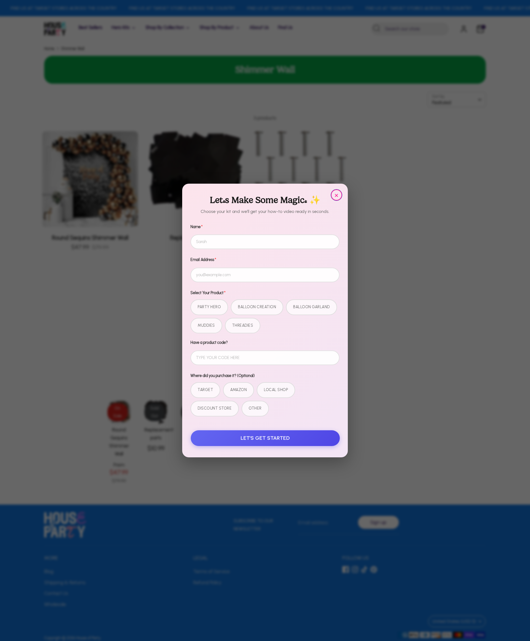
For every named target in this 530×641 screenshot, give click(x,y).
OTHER (255, 408)
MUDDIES (206, 325)
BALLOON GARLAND (311, 307)
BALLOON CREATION (257, 307)
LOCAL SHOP (276, 389)
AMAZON (238, 389)
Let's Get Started (265, 438)
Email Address (203, 259)
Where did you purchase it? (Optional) (222, 375)
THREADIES (242, 325)
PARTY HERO (209, 307)
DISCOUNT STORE (215, 408)
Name (196, 227)
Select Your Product (208, 293)
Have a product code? (209, 342)
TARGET (205, 389)
